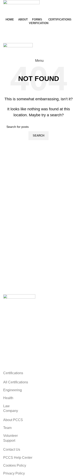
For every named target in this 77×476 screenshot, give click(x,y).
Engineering (12, 390)
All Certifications (15, 382)
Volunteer (10, 435)
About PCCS (13, 420)
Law (6, 406)
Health (8, 398)
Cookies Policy (14, 465)
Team (7, 428)
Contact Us (17, 29)
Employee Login (21, 38)
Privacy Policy (14, 473)
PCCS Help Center (17, 457)
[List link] (38, 332)
